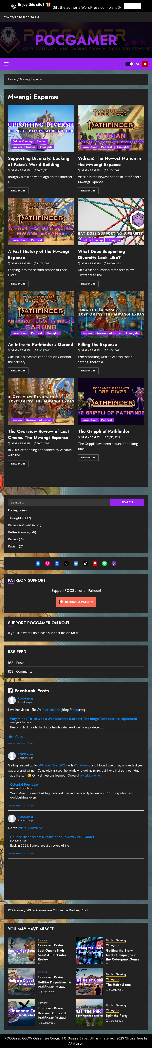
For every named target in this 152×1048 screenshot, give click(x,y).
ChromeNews (134, 1038)
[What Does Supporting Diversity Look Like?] (111, 221)
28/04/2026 (116, 990)
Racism (41, 141)
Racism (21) (16, 546)
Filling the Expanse (97, 344)
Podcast (106, 147)
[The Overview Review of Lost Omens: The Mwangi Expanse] (41, 401)
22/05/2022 (43, 350)
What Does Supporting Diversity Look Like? (101, 254)
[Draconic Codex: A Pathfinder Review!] (21, 1012)
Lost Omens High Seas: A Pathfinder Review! (52, 955)
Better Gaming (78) (22, 532)
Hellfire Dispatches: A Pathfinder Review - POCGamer (52, 837)
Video (19, 736)
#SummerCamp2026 (53, 765)
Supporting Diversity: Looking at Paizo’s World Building (38, 161)
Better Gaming (22, 141)
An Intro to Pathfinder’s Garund (40, 344)
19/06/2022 (114, 263)
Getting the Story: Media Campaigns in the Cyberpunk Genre (122, 955)
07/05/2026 (47, 992)
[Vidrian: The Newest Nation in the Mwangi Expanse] (111, 128)
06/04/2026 (48, 1023)
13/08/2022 (43, 263)
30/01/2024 (43, 170)
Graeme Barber (21, 170)
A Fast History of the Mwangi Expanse (38, 254)
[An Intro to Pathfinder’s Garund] (41, 314)
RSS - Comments (20, 671)
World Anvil (81, 765)
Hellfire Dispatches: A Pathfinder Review (54, 984)
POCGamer (76, 40)
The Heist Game (118, 984)
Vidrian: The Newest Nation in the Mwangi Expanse (109, 161)
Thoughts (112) (19, 518)
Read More (18, 190)
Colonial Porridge (24, 784)
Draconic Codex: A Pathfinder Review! (52, 1015)
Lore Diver (90, 147)
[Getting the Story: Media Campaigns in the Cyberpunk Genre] (89, 950)
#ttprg (22, 828)
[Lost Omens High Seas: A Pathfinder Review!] (21, 950)
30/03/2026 (116, 1021)
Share (31, 742)
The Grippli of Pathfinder (104, 431)
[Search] (137, 64)
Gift (132, 6)
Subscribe (145, 64)
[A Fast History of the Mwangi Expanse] (41, 221)
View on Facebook (16, 742)
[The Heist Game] (89, 981)
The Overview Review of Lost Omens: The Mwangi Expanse (38, 434)
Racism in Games (23, 147)
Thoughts (46, 147)
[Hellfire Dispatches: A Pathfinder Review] (21, 981)
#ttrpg (75, 709)
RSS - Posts (16, 663)
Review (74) (16, 539)
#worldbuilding (52, 709)
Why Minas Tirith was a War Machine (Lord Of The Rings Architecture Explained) (73, 719)
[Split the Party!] (89, 1012)
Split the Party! (117, 1015)
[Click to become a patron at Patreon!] (76, 602)
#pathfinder (35, 828)
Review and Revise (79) (24, 525)
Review (87, 333)
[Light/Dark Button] (129, 64)
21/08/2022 (114, 170)
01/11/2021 (113, 437)
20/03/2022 (43, 443)
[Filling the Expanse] (111, 314)
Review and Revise (109, 333)
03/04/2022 (114, 350)
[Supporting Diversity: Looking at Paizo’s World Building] (41, 128)
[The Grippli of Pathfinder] (111, 401)
